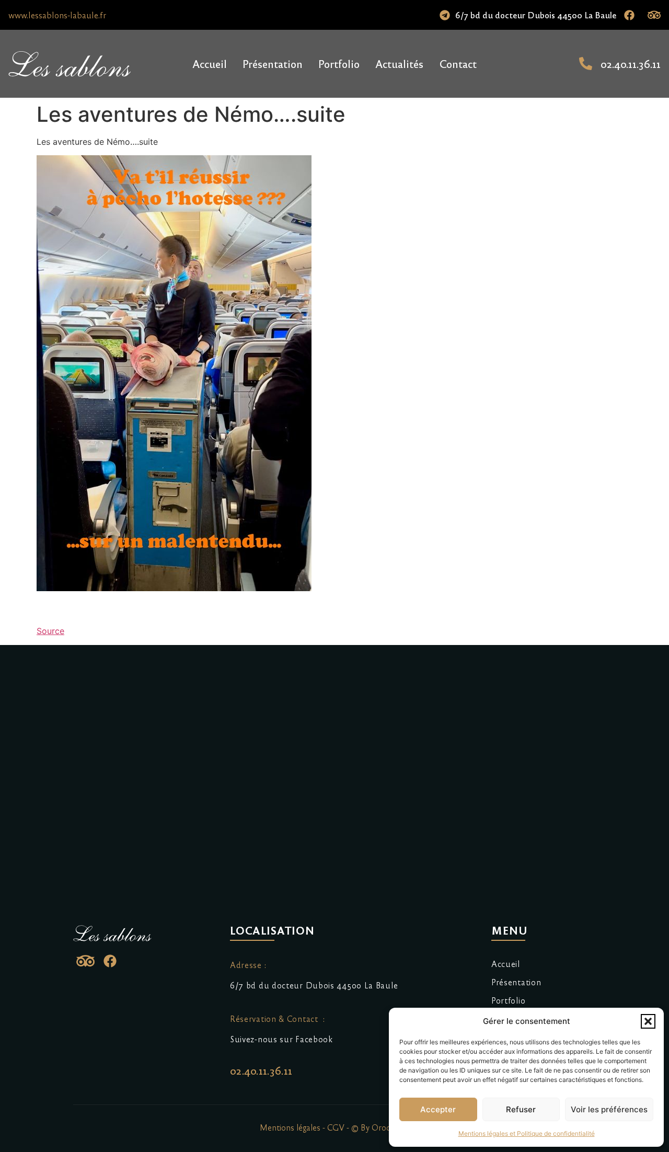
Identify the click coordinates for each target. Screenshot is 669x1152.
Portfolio (339, 63)
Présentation (273, 63)
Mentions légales (290, 1127)
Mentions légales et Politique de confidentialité (526, 1133)
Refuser (521, 1109)
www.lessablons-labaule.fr (57, 14)
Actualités (399, 63)
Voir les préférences (609, 1109)
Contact (458, 63)
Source (50, 631)
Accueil (209, 63)
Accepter (438, 1109)
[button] (648, 1021)
